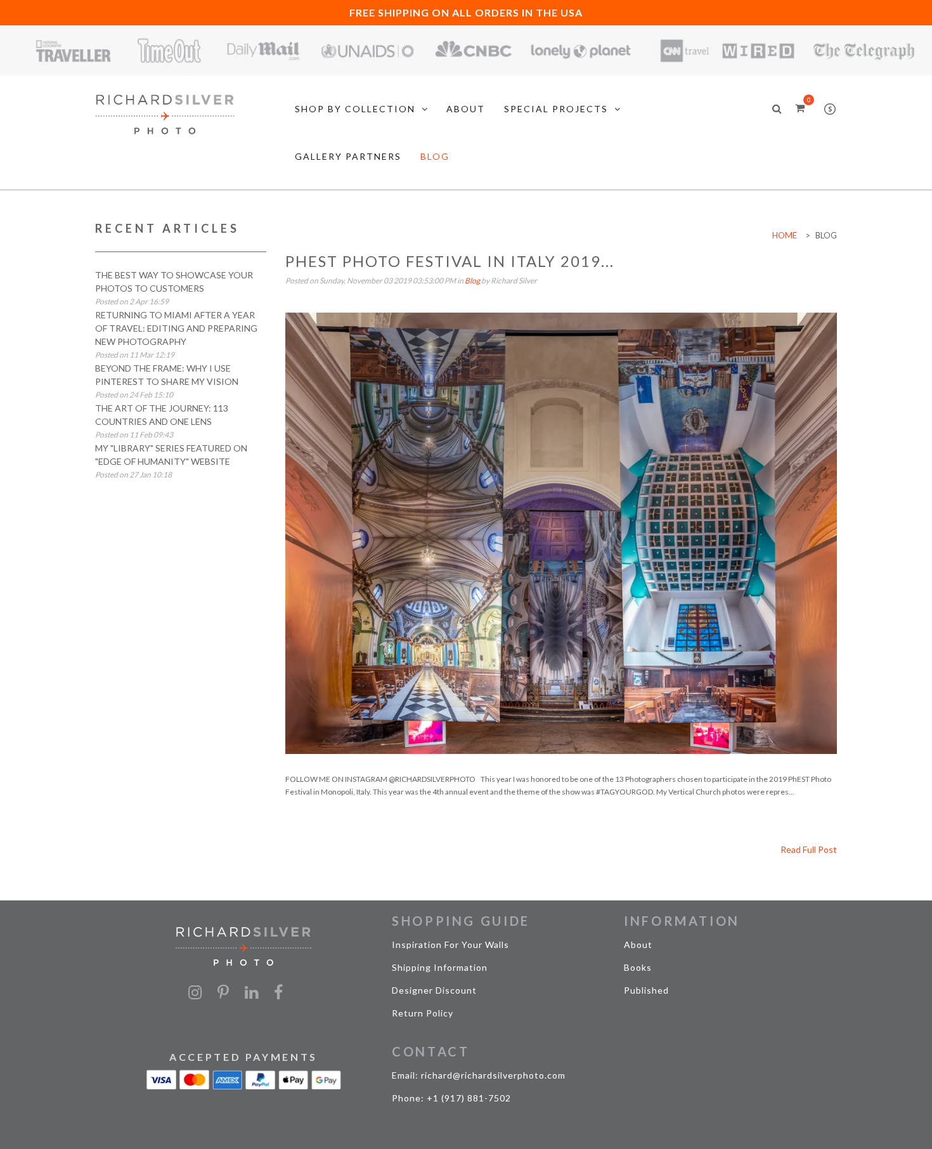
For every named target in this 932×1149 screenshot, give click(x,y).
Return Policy (422, 1013)
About (638, 944)
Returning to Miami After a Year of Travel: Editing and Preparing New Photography (176, 328)
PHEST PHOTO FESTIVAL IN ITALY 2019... (449, 261)
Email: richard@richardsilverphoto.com (479, 1075)
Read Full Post (808, 849)
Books (638, 967)
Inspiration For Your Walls (450, 944)
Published (646, 990)
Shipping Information (440, 967)
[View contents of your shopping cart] (800, 107)
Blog (472, 280)
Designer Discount (434, 990)
